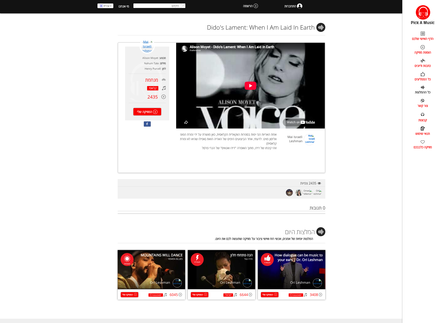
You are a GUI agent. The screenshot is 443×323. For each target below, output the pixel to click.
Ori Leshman (300, 282)
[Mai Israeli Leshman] (147, 53)
